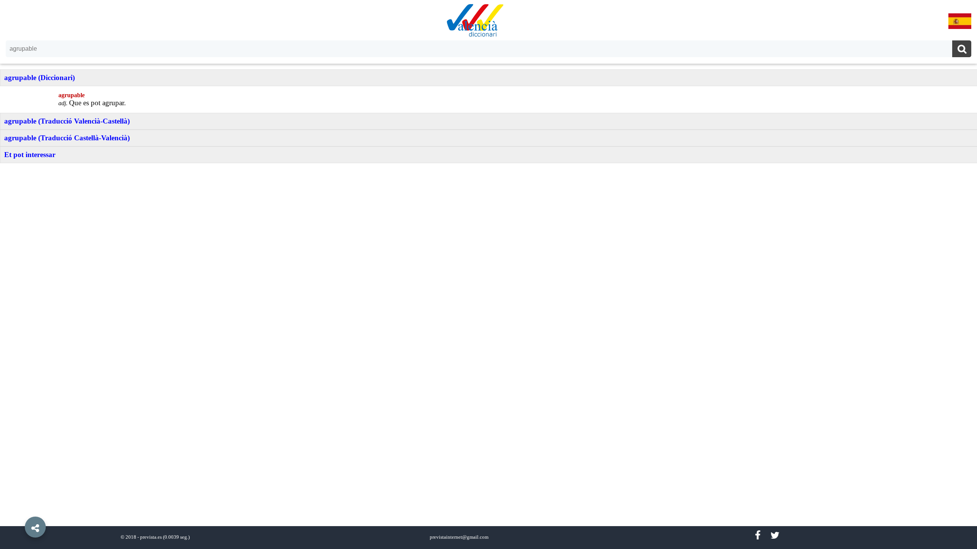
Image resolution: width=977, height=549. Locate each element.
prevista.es (151, 537)
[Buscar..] (961, 49)
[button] (19, 509)
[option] (488, 274)
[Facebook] (757, 535)
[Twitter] (775, 535)
